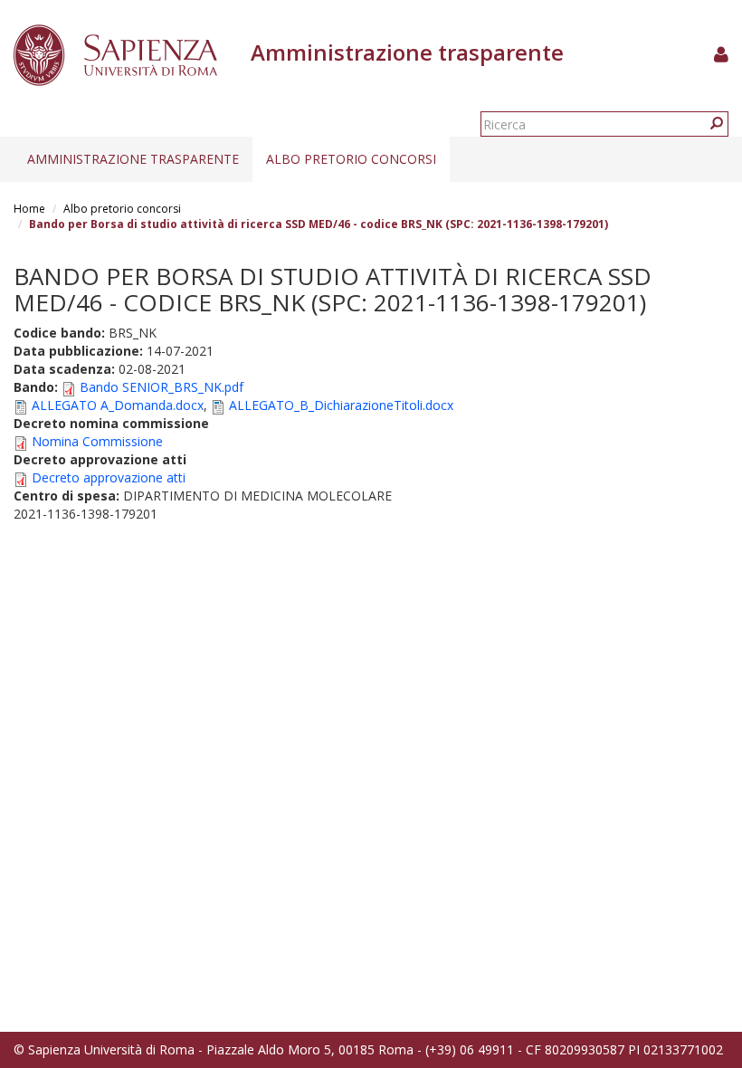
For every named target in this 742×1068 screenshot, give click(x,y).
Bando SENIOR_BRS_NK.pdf (161, 387)
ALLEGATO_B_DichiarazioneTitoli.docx (341, 405)
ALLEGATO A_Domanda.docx (118, 405)
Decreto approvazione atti (109, 477)
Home (29, 208)
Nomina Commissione (97, 441)
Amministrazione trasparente (133, 158)
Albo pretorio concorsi (351, 158)
